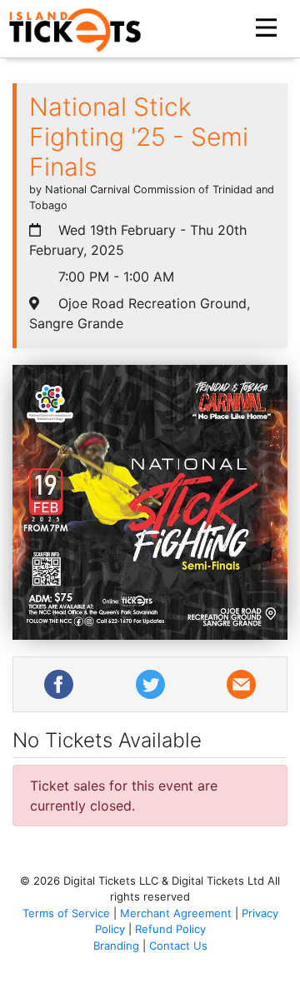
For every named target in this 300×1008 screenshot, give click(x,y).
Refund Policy (170, 929)
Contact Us (178, 945)
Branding (116, 945)
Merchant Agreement (176, 913)
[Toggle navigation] (268, 28)
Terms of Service (66, 913)
